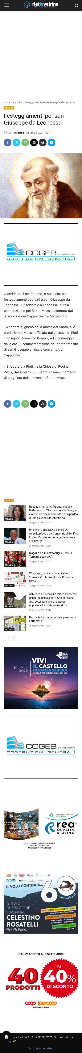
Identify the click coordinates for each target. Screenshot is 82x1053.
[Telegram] (51, 142)
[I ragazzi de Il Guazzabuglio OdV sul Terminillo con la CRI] (15, 559)
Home (7, 102)
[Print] (43, 142)
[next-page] (12, 637)
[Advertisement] (41, 54)
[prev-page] (6, 637)
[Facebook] (7, 142)
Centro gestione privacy (41, 1048)
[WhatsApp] (25, 142)
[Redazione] (6, 133)
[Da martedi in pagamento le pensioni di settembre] (15, 623)
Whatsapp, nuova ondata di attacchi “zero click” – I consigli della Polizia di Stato (51, 577)
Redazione (18, 132)
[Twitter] (16, 142)
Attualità (17, 102)
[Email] (34, 142)
